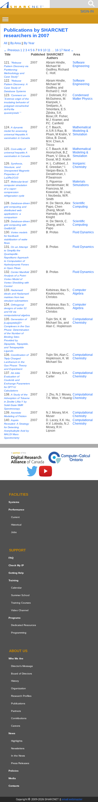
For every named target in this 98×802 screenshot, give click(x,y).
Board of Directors (21, 673)
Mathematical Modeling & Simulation (82, 131)
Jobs (14, 532)
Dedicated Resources (23, 625)
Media (12, 778)
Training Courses (21, 602)
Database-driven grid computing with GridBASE (17, 225)
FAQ (11, 557)
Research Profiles (21, 696)
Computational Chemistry (83, 320)
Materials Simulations (81, 183)
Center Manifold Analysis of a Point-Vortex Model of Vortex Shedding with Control (16, 279)
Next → (69, 50)
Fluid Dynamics (83, 232)
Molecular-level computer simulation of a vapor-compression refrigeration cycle (16, 188)
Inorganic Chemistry (79, 165)
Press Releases (20, 763)
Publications (18, 703)
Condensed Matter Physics (82, 96)
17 (61, 50)
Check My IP (16, 565)
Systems (14, 502)
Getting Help (16, 572)
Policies (14, 770)
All (5, 43)
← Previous (12, 50)
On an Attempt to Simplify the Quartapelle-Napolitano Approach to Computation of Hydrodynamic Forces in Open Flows (16, 257)
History (15, 680)
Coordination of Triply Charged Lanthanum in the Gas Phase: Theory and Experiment (16, 362)
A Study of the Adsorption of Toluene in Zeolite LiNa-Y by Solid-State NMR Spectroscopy (17, 401)
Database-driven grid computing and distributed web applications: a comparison (17, 210)
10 (44, 50)
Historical (16, 524)
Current (15, 517)
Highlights (16, 740)
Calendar (16, 588)
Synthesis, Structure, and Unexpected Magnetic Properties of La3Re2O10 (16, 170)
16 (57, 50)
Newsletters (17, 748)
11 (49, 50)
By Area (15, 43)
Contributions (18, 718)
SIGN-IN (87, 11)
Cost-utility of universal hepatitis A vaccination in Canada (17, 152)
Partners (16, 711)
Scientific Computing (80, 204)
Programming (18, 632)
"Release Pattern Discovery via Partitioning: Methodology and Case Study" (16, 69)
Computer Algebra (79, 291)
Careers (15, 725)
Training (13, 580)
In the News (18, 755)
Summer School (20, 595)
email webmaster (72, 799)
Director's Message (22, 666)
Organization (18, 688)
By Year (29, 43)
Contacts (14, 785)
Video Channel (19, 610)
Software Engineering (81, 64)
